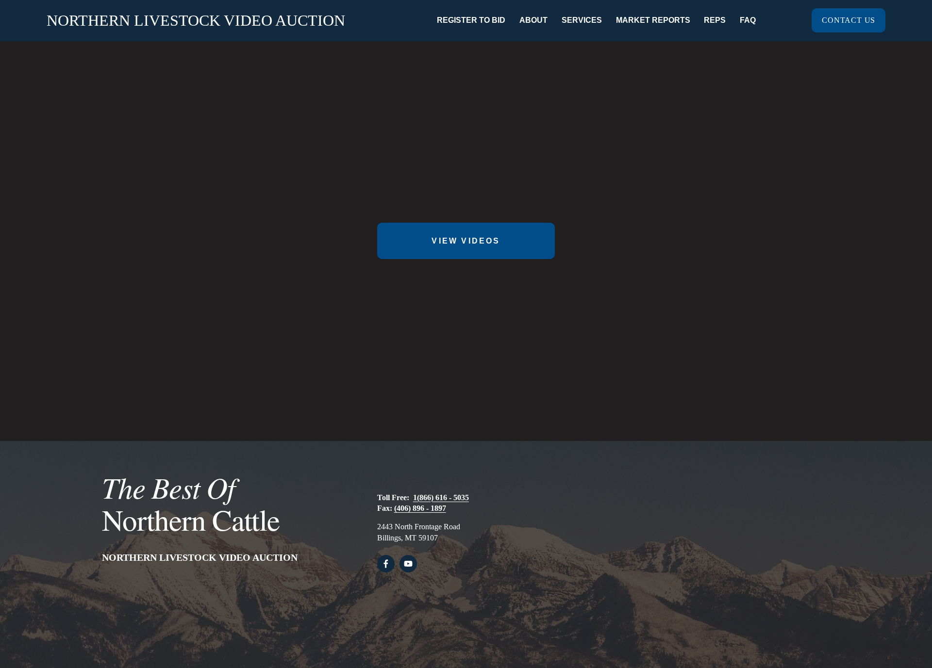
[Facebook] (386, 563)
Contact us (848, 20)
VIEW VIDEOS (466, 241)
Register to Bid (471, 20)
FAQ (748, 20)
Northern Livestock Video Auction (196, 20)
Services (582, 20)
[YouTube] (408, 563)
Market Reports (653, 20)
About (533, 20)
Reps (715, 20)
